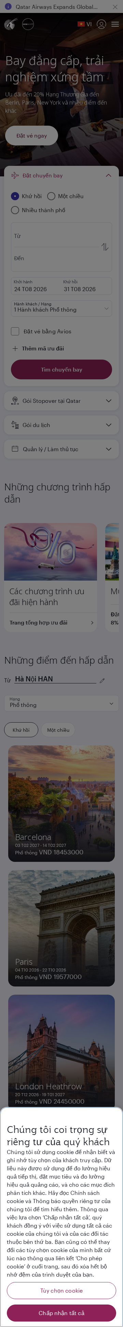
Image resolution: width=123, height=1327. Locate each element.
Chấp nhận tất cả (61, 1313)
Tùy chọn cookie (61, 1290)
